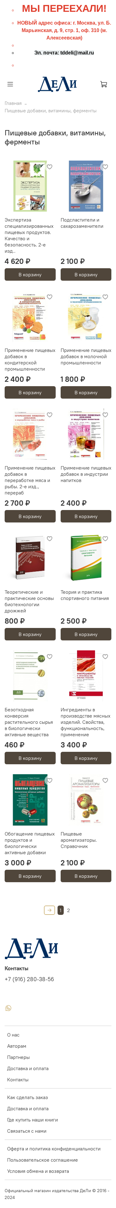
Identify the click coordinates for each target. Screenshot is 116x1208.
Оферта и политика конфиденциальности (54, 1148)
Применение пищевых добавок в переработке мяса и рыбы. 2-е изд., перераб (30, 480)
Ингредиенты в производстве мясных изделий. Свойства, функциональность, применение (85, 721)
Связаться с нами (26, 1131)
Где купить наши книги (32, 1120)
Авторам (16, 1046)
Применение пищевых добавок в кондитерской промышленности (30, 359)
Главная (13, 103)
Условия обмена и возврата (38, 1171)
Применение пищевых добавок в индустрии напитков (86, 474)
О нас (13, 1035)
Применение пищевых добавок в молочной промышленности (86, 356)
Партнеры (18, 1057)
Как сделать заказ (27, 1097)
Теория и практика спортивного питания (85, 595)
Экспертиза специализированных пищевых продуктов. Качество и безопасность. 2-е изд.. (29, 235)
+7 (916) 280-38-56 (29, 979)
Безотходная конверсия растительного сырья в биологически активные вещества (29, 721)
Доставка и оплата (28, 1068)
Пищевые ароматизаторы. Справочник (79, 840)
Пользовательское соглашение (42, 1160)
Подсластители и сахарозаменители (82, 223)
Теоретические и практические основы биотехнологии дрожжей (29, 601)
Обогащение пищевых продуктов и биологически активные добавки (30, 843)
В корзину (30, 274)
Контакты (17, 1079)
